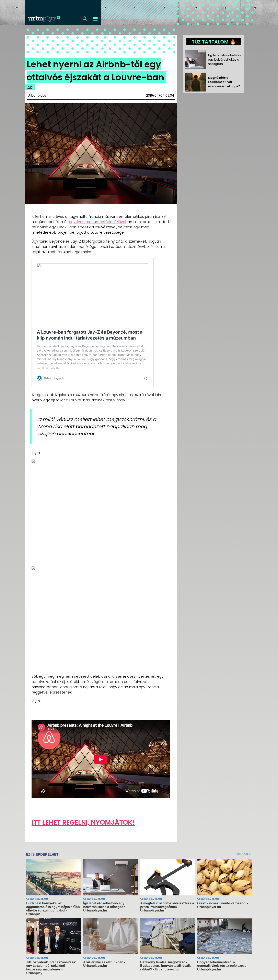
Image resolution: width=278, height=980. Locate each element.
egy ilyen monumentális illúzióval (97, 221)
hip (29, 87)
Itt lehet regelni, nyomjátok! (83, 822)
